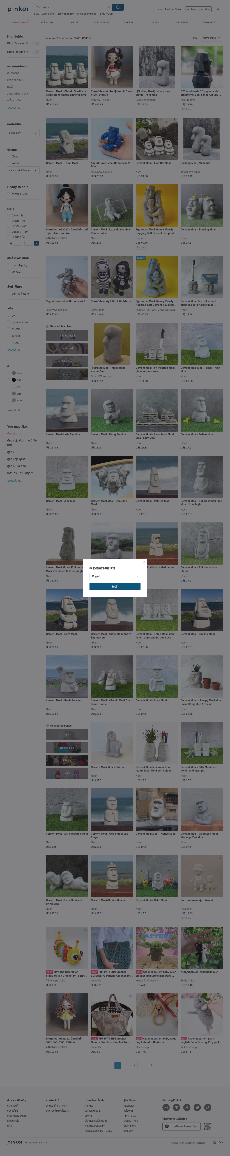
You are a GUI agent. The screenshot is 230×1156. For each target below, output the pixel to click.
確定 (115, 586)
